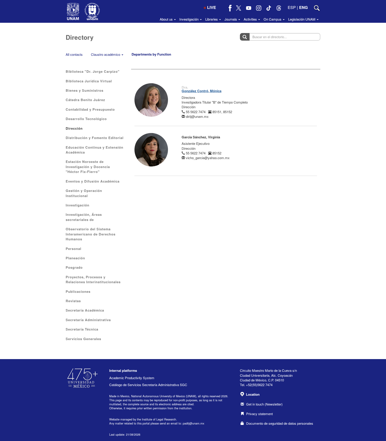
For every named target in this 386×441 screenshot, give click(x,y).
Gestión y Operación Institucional (84, 193)
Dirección (74, 128)
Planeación (75, 258)
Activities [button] (251, 19)
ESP (292, 7)
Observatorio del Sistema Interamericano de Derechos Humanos (90, 234)
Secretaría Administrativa (88, 319)
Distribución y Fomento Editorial (95, 137)
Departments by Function (151, 54)
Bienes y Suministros (84, 90)
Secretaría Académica (85, 310)
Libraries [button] (212, 19)
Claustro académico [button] (106, 54)
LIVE (211, 7)
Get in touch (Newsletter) (264, 404)
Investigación (77, 205)
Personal (73, 248)
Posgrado (74, 267)
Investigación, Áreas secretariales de (84, 217)
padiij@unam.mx (193, 423)
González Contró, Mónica (201, 90)
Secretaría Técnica (82, 329)
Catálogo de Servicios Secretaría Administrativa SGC (148, 384)
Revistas (73, 300)
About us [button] (167, 19)
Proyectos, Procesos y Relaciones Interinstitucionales (93, 279)
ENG (303, 7)
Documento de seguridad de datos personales (279, 423)
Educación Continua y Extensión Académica (94, 150)
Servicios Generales (83, 338)
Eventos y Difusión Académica (93, 181)
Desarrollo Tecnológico (86, 118)
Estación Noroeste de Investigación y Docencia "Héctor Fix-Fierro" (88, 166)
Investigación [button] (189, 19)
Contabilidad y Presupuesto (90, 109)
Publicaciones (78, 291)
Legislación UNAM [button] (302, 19)
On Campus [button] (273, 19)
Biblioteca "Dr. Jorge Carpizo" (93, 71)
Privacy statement (259, 413)
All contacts (74, 54)
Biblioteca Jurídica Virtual (89, 81)
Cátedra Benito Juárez (85, 99)
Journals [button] (231, 19)
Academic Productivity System (131, 377)
